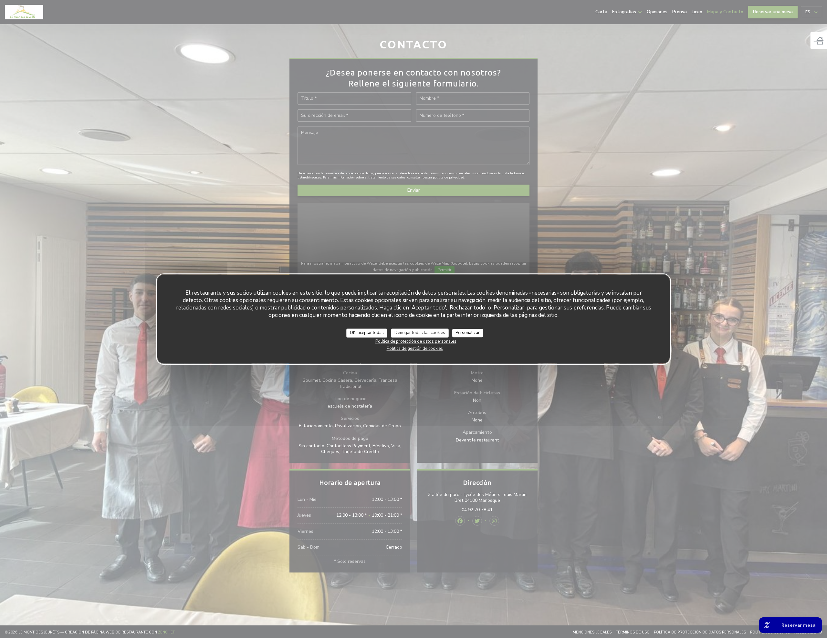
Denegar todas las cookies (419, 333)
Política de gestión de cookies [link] (415, 348)
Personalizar (467, 333)
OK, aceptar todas (367, 333)
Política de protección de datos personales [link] (415, 341)
